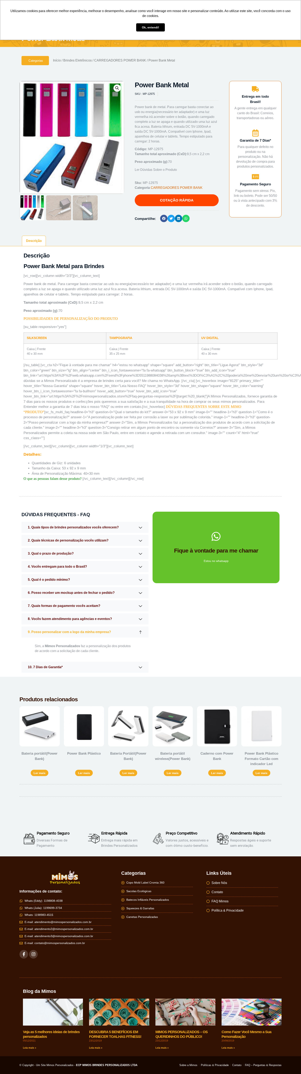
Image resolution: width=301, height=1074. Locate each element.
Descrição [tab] (34, 241)
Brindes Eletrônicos (77, 60)
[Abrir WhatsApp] (291, 1063)
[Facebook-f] (23, 954)
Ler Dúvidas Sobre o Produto (156, 169)
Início (57, 60)
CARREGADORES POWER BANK (120, 60)
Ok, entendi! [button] (150, 27)
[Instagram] (33, 954)
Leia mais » (29, 1047)
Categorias (35, 60)
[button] (117, 88)
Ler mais (39, 773)
